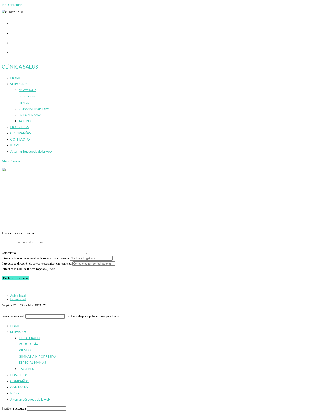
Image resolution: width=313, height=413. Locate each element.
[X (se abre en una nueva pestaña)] (12, 22)
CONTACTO (19, 387)
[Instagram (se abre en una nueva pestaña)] (12, 42)
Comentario (9, 253)
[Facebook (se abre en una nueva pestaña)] (12, 32)
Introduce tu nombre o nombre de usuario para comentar (36, 258)
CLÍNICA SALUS (20, 66)
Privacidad (18, 299)
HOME (15, 326)
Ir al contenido (12, 5)
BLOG (14, 393)
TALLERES (26, 369)
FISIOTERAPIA (29, 338)
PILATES (25, 350)
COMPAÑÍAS (19, 381)
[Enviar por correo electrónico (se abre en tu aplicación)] (12, 51)
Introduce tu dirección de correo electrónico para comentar (37, 263)
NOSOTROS (19, 375)
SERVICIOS (18, 332)
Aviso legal (18, 295)
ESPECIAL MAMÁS (32, 362)
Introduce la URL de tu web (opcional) (25, 269)
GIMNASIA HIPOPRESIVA (37, 356)
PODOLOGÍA (28, 344)
